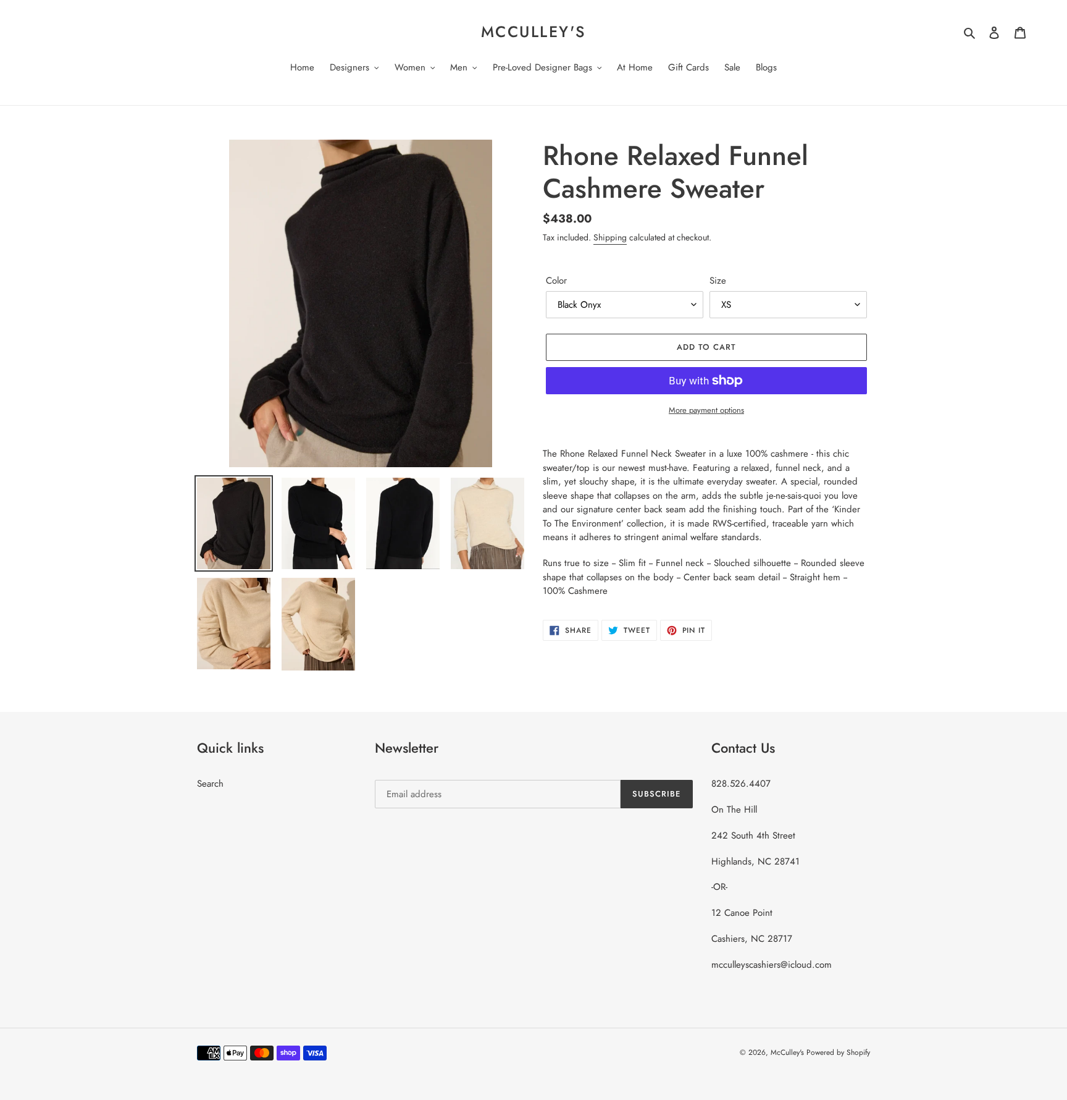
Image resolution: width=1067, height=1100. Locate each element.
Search (210, 783)
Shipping (610, 237)
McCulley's (533, 31)
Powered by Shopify (838, 1052)
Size (717, 280)
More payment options (706, 410)
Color (556, 280)
